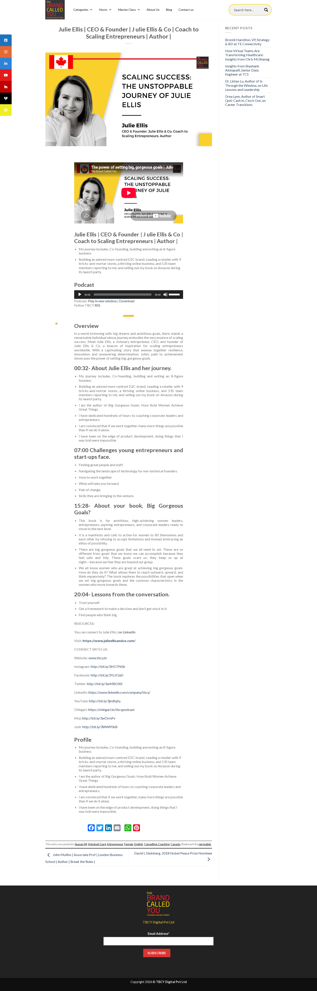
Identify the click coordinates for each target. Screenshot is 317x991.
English (138, 844)
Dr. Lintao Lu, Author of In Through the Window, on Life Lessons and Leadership (246, 85)
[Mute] (165, 294)
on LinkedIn (127, 632)
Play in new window (102, 301)
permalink (205, 844)
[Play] (80, 294)
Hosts (103, 9)
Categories (80, 9)
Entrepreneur (115, 844)
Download (126, 301)
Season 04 (81, 844)
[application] (128, 294)
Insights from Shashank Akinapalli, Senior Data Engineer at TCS (242, 70)
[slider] (175, 294)
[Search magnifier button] (266, 9)
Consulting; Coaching (156, 844)
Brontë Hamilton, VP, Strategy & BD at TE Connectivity (247, 42)
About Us (153, 9)
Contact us (186, 9)
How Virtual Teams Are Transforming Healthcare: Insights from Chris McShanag (247, 55)
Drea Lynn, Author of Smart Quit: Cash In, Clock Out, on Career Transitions (245, 100)
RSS (97, 305)
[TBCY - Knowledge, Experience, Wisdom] (55, 9)
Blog (169, 9)
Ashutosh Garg (97, 844)
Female (128, 844)
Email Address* (158, 933)
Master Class (127, 9)
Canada (175, 844)
